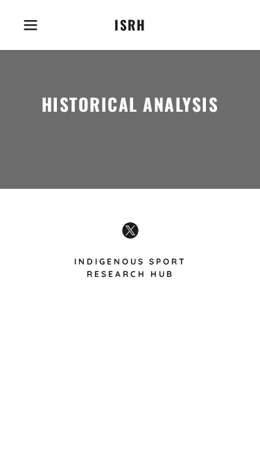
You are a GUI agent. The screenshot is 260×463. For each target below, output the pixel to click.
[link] (130, 25)
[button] (20, 25)
